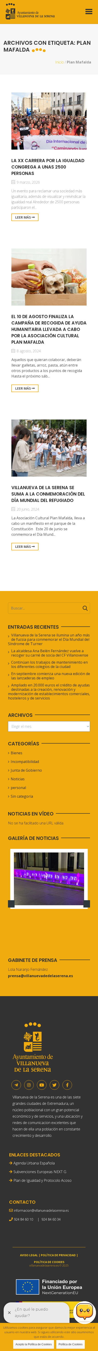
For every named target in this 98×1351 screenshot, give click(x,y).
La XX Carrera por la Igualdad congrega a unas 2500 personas (47, 167)
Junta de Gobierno (26, 770)
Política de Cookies (71, 1344)
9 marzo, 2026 (28, 182)
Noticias (18, 778)
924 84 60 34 (51, 1219)
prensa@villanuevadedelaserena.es (40, 975)
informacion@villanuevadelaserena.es (41, 1210)
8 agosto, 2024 (28, 351)
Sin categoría (22, 796)
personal (18, 787)
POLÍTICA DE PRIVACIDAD (58, 1255)
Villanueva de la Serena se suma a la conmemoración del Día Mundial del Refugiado (48, 494)
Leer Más (23, 217)
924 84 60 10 (23, 1219)
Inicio (59, 62)
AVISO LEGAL (29, 1255)
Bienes (16, 752)
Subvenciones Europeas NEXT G (39, 1171)
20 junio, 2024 (27, 509)
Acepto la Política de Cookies (33, 1344)
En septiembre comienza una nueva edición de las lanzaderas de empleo (50, 676)
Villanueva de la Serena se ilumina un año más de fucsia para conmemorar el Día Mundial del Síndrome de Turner (49, 639)
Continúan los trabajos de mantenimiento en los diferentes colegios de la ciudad (49, 664)
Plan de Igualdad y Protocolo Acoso (42, 1180)
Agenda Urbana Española (34, 1163)
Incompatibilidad (25, 761)
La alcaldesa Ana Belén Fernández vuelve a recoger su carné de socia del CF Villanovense (49, 653)
